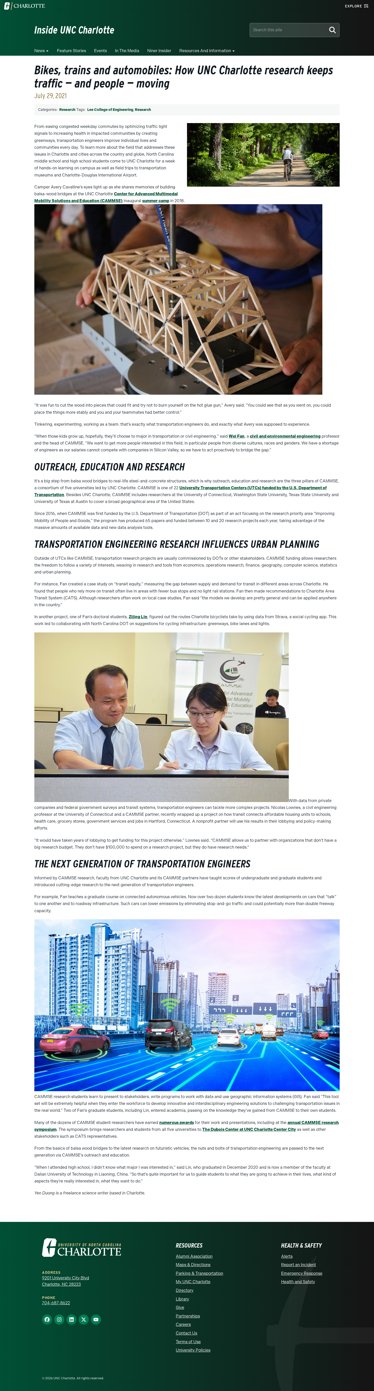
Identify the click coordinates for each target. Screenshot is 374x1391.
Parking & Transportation (199, 1273)
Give (180, 1307)
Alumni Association (194, 1256)
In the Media (127, 50)
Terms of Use (188, 1341)
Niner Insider (159, 50)
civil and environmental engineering (285, 436)
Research (67, 110)
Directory (184, 1290)
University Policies (193, 1350)
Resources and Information (205, 50)
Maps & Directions (193, 1264)
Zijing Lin (138, 616)
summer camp (155, 200)
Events (100, 50)
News (39, 50)
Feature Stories (71, 50)
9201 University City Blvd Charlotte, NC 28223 (65, 1281)
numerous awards (176, 1122)
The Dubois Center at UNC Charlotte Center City (249, 1129)
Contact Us (186, 1333)
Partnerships (188, 1316)
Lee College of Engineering (110, 110)
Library (182, 1299)
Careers (183, 1324)
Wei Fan (236, 436)
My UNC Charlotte (193, 1281)
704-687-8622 (56, 1302)
